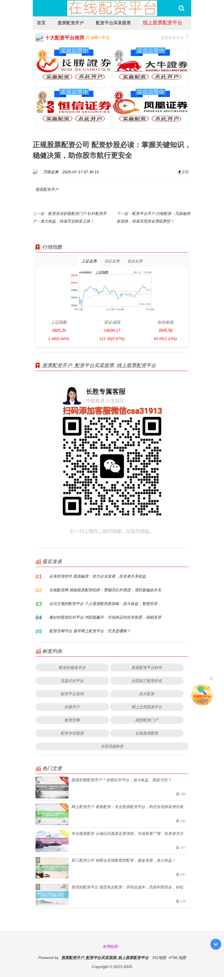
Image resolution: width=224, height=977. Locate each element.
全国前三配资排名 (146, 680)
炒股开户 (72, 706)
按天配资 (146, 693)
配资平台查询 (72, 693)
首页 (41, 23)
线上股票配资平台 (162, 22)
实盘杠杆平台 (72, 680)
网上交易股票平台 (146, 706)
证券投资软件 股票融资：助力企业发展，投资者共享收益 (97, 576)
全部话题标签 (112, 746)
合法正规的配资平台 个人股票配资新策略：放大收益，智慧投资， (105, 603)
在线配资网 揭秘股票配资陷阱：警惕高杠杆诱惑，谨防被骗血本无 (105, 589)
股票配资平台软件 (146, 667)
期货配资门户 (146, 719)
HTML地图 (177, 957)
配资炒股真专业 (72, 667)
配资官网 (72, 719)
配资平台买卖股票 (113, 23)
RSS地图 (159, 957)
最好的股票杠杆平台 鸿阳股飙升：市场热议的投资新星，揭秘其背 (105, 617)
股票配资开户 (71, 23)
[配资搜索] (181, 8)
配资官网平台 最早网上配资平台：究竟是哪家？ (90, 630)
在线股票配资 (146, 733)
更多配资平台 (172, 37)
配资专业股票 (72, 733)
